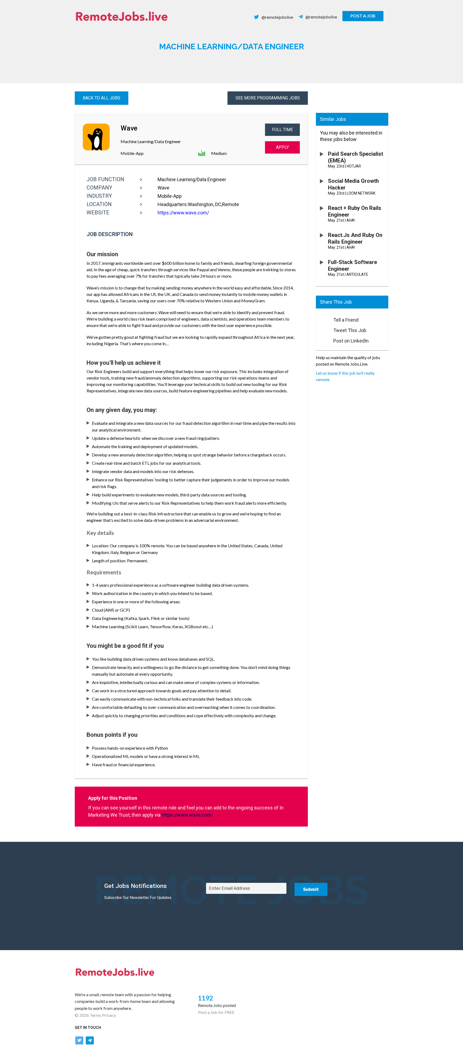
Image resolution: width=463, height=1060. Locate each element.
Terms (95, 1015)
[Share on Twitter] (322, 329)
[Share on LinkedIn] (322, 339)
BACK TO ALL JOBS (101, 98)
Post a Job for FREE (216, 1012)
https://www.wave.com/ (183, 212)
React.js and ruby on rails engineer (355, 238)
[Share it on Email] (322, 318)
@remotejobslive (277, 17)
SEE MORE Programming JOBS (268, 98)
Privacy (109, 1015)
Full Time (282, 129)
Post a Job (362, 15)
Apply (282, 147)
